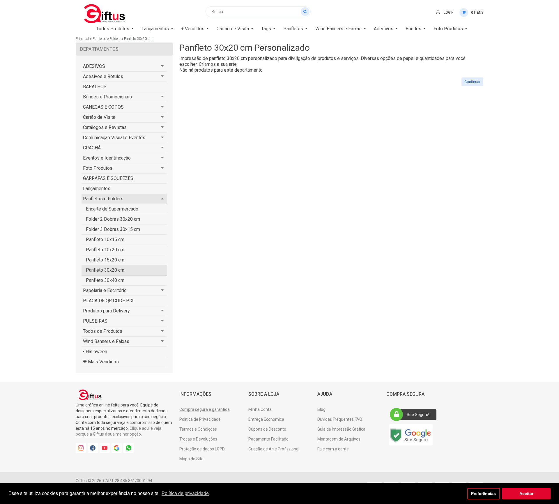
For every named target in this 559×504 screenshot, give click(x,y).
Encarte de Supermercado (112, 209)
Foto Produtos (97, 168)
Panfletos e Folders (107, 39)
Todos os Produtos (102, 331)
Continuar (472, 81)
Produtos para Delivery (106, 311)
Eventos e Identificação (107, 158)
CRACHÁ (92, 148)
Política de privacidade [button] (185, 493)
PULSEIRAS (95, 321)
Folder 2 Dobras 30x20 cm (113, 219)
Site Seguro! (418, 414)
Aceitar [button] (526, 493)
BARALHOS (95, 86)
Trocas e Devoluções (198, 439)
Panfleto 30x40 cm (105, 280)
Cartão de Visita (99, 117)
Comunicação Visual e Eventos (114, 137)
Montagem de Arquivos (338, 439)
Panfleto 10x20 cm (105, 249)
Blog (321, 409)
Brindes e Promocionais (107, 97)
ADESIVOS (94, 66)
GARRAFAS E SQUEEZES (108, 178)
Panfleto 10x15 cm (105, 239)
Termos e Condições (198, 429)
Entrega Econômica (266, 419)
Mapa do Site (191, 459)
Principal (82, 39)
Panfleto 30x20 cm (138, 39)
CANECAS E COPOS (103, 107)
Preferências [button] (483, 493)
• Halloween (95, 351)
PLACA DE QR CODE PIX (108, 300)
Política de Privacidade (200, 419)
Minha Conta (260, 409)
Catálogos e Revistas (105, 127)
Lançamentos (96, 188)
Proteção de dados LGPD (202, 449)
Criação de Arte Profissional (273, 449)
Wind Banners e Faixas (106, 341)
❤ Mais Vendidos (101, 362)
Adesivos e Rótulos (103, 76)
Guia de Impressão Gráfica (341, 429)
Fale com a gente (333, 449)
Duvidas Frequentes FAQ (339, 419)
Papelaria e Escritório (105, 290)
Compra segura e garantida (204, 409)
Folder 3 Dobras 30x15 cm (113, 229)
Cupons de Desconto (267, 429)
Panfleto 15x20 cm (105, 260)
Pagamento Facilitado (268, 439)
